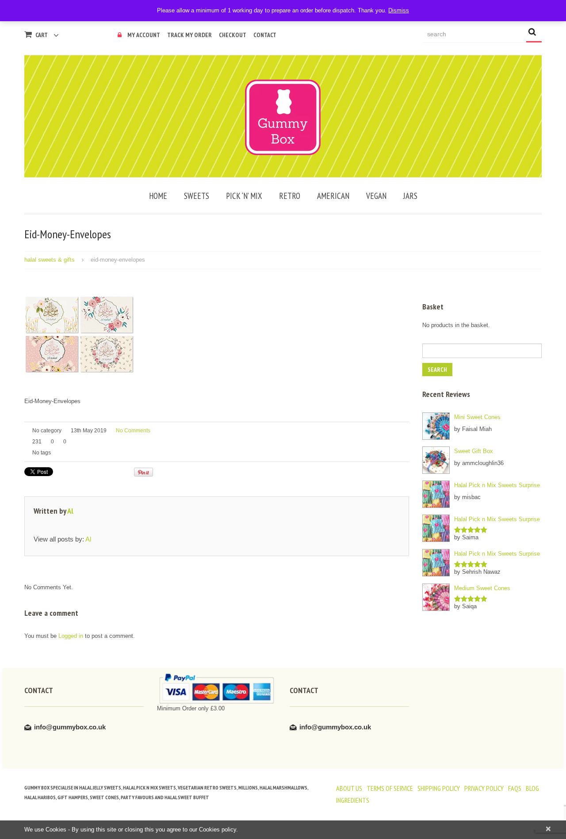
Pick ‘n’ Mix (244, 196)
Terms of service (390, 788)
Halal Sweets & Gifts (49, 259)
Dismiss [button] (398, 10)
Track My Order (189, 35)
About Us (349, 788)
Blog (532, 788)
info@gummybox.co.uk (70, 727)
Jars (410, 196)
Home (158, 196)
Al (70, 511)
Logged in (70, 636)
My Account (143, 35)
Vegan (376, 196)
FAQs (514, 788)
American (333, 196)
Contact (264, 35)
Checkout (232, 35)
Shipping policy (438, 788)
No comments (133, 430)
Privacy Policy (484, 788)
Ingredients (352, 800)
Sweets (196, 196)
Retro (289, 196)
